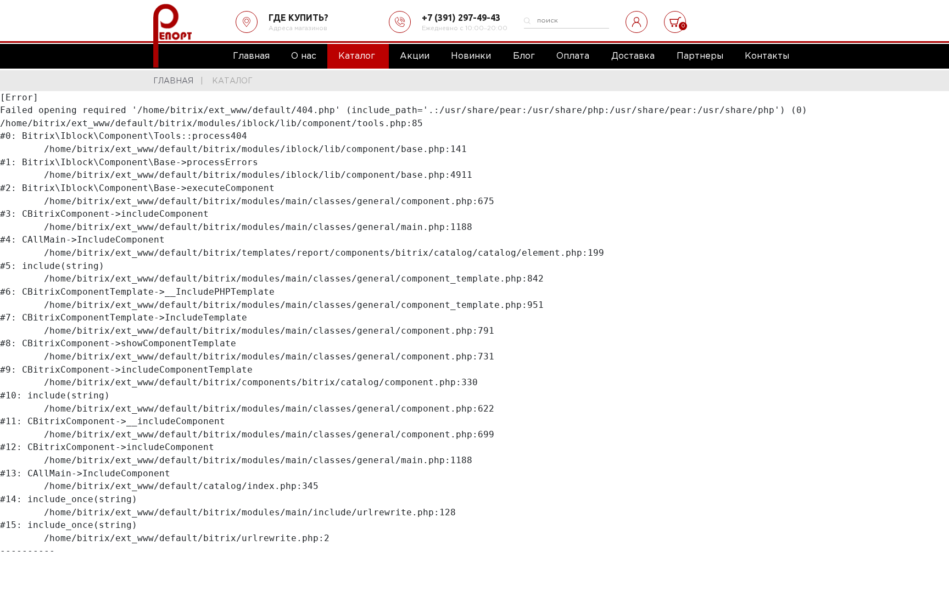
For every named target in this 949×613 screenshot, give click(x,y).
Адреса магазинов (298, 28)
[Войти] (636, 22)
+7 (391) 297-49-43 (461, 18)
